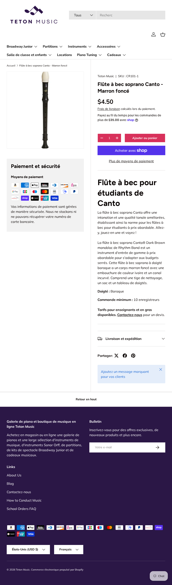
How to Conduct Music (24, 500)
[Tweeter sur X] (116, 355)
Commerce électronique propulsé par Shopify (57, 569)
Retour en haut (86, 399)
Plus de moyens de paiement (131, 161)
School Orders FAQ (21, 509)
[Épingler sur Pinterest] (133, 355)
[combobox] (117, 15)
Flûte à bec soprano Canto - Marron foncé (43, 65)
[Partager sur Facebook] (125, 355)
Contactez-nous (129, 315)
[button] (162, 34)
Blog (10, 483)
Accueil (11, 65)
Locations (64, 55)
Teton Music (106, 76)
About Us (14, 475)
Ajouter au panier (144, 138)
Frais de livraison (109, 109)
